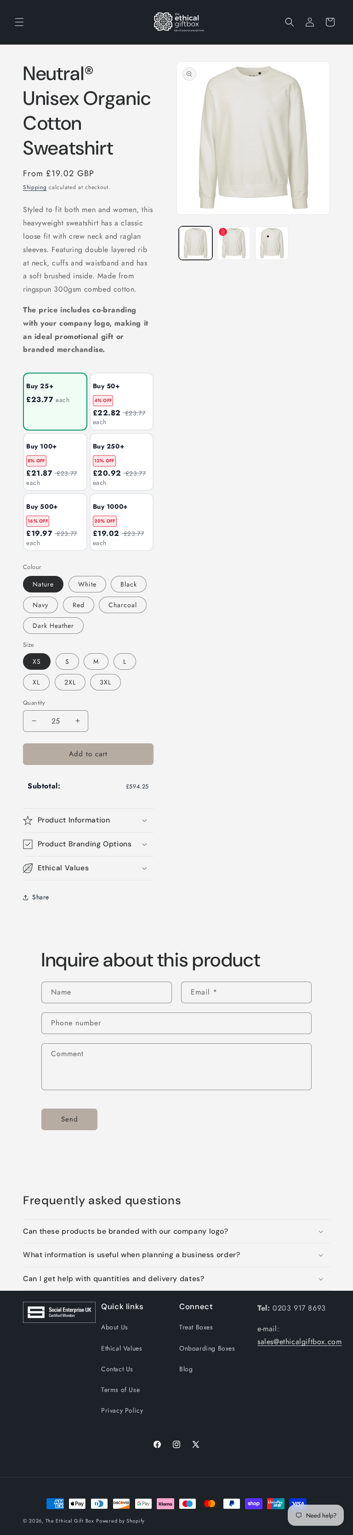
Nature (43, 584)
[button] (19, 22)
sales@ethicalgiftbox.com (299, 1341)
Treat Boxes (196, 1327)
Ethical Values (121, 1348)
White (87, 584)
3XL (105, 682)
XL (36, 682)
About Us (114, 1327)
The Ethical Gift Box (70, 1520)
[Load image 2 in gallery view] (234, 243)
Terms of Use (120, 1389)
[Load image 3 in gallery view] (272, 243)
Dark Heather (53, 625)
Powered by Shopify (120, 1520)
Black (128, 584)
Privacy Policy (122, 1410)
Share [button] (40, 897)
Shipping (35, 187)
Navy (40, 604)
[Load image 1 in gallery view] (195, 243)
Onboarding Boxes (207, 1348)
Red (79, 604)
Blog (186, 1369)
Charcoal (122, 604)
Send (69, 1119)
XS (37, 661)
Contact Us (117, 1369)
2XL (70, 682)
